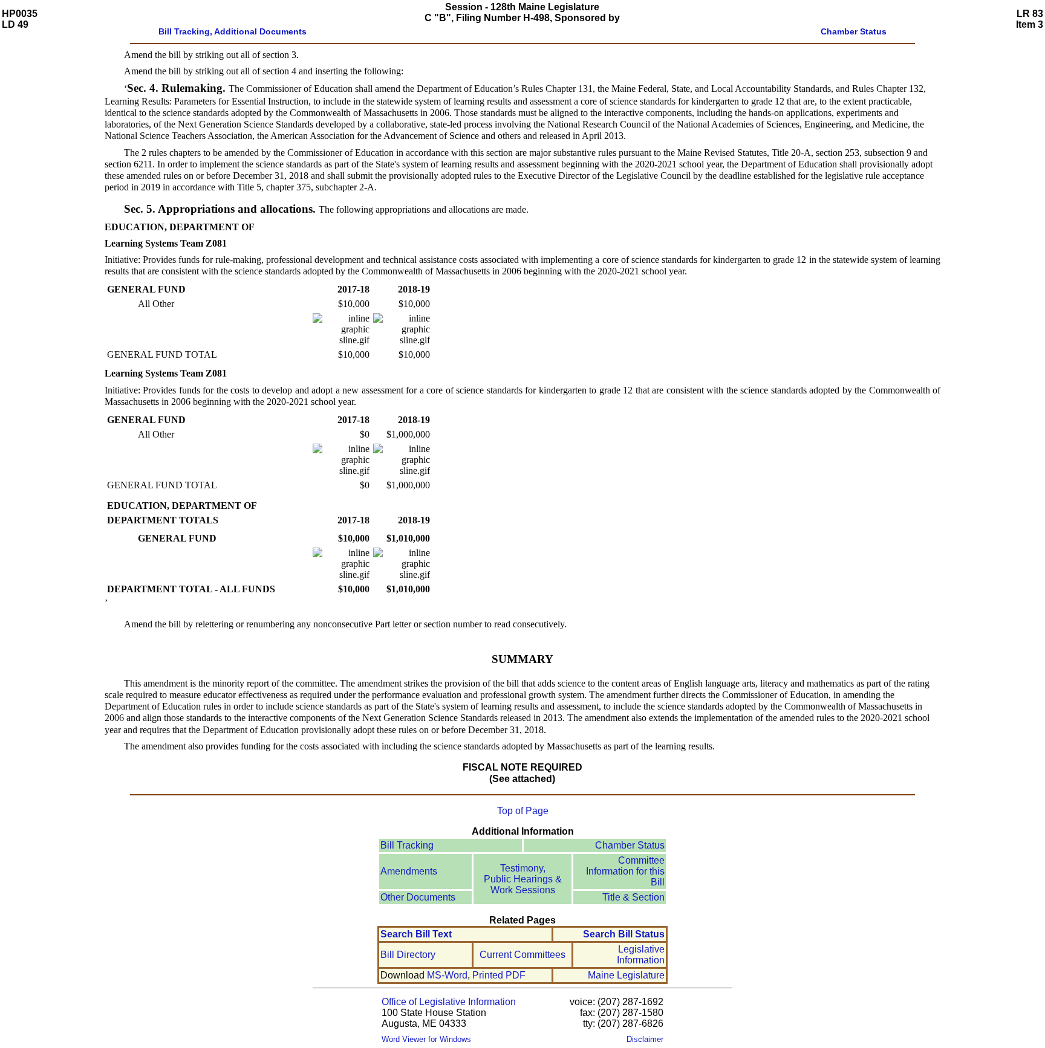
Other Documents (417, 897)
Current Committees (522, 954)
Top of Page (523, 811)
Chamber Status (630, 845)
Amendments (408, 871)
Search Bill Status (624, 934)
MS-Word (447, 975)
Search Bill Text (416, 934)
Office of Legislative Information (449, 1002)
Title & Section (633, 897)
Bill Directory (407, 954)
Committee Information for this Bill (625, 871)
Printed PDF (499, 975)
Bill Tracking (407, 845)
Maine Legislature (626, 975)
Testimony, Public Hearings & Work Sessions (523, 879)
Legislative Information (641, 954)
